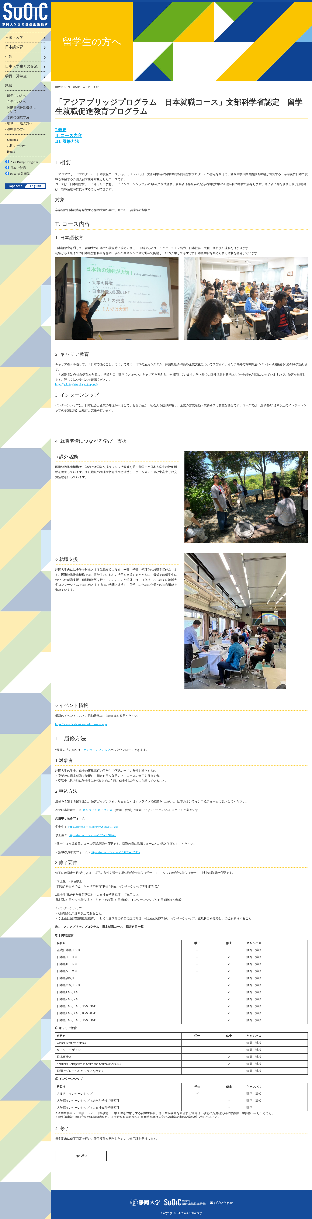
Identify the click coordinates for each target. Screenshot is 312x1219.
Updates (12, 139)
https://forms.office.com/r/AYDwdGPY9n (93, 826)
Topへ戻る (81, 1155)
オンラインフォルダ (96, 750)
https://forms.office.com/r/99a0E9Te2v (92, 835)
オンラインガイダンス (97, 810)
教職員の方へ (16, 129)
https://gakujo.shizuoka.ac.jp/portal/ (76, 384)
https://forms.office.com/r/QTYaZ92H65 (115, 852)
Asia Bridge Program (24, 162)
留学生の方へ (16, 95)
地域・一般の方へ (19, 123)
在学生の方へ (16, 101)
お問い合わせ (16, 145)
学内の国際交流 (18, 117)
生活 (8, 57)
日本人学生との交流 (21, 66)
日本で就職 (18, 168)
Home (11, 151)
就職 (8, 86)
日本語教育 (14, 47)
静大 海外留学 (20, 174)
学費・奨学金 (16, 76)
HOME (59, 87)
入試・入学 (14, 37)
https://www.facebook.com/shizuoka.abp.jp (81, 724)
